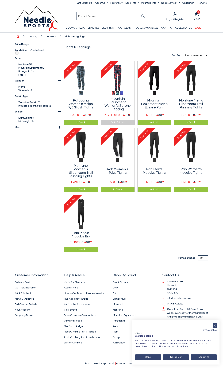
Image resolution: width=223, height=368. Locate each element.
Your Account (22, 309)
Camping (166, 27)
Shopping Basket (24, 315)
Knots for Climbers (74, 282)
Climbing (93, 27)
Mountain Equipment (30, 67)
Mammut (118, 304)
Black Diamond (121, 282)
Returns (202, 3)
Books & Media (75, 27)
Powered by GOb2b (127, 363)
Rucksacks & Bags (146, 27)
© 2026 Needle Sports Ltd (99, 363)
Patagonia (24, 71)
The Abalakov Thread (76, 298)
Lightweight (25, 117)
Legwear (51, 36)
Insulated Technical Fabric (33, 105)
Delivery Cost (22, 282)
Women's (23, 90)
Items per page (186, 258)
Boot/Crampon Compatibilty (80, 315)
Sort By (176, 55)
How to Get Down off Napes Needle (84, 293)
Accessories (183, 27)
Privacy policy (209, 330)
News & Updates (24, 298)
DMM (115, 287)
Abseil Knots (71, 287)
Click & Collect (23, 293)
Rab (20, 74)
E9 (114, 293)
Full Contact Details (26, 304)
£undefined (21, 50)
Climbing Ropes (73, 320)
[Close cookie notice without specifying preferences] (215, 325)
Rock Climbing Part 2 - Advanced (82, 337)
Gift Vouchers (84, 3)
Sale (198, 27)
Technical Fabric (27, 102)
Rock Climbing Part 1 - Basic (80, 331)
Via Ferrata (70, 309)
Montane (23, 64)
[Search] (143, 16)
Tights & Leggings (75, 36)
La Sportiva (119, 298)
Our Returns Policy (25, 287)
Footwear (124, 27)
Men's (21, 86)
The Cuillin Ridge (73, 326)
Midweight (24, 121)
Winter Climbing (73, 342)
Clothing (108, 27)
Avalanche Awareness (77, 304)
